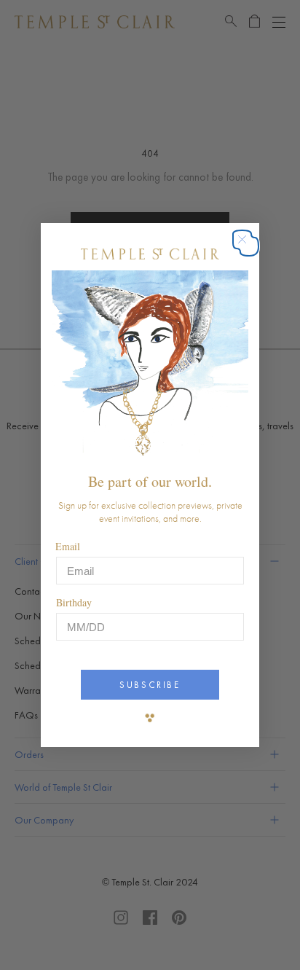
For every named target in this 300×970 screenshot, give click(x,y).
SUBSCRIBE (149, 684)
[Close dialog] (249, 247)
